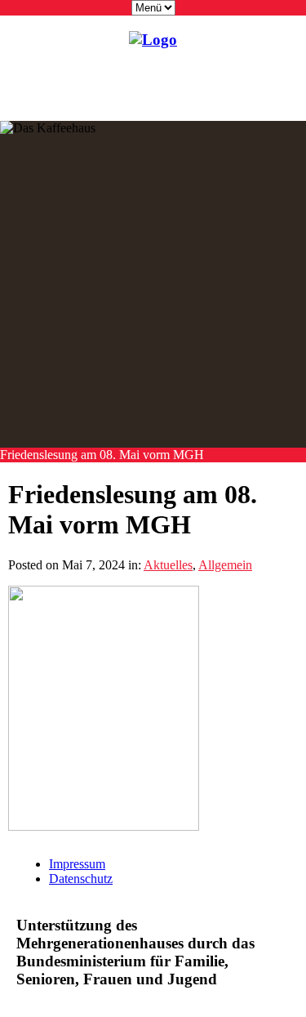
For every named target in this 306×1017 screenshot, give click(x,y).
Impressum (77, 864)
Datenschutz (81, 878)
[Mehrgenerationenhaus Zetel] (153, 39)
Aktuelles (168, 565)
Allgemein (225, 565)
